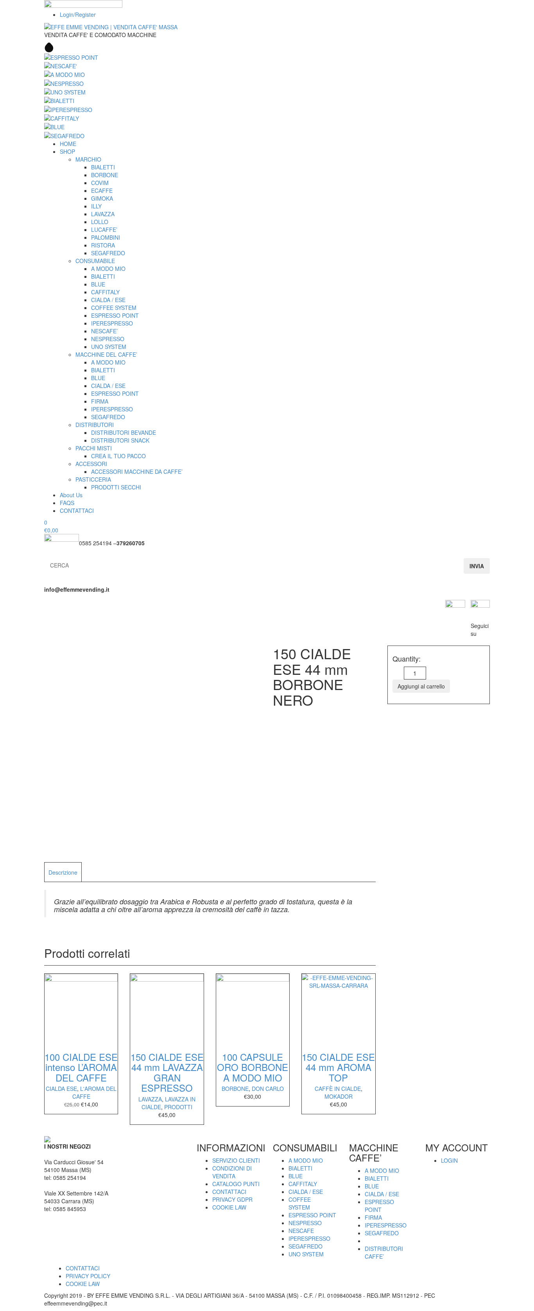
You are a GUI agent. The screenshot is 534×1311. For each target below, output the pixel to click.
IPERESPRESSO (112, 323)
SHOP (67, 151)
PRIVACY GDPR (232, 1199)
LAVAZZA (103, 214)
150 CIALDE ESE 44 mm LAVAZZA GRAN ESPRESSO (167, 1072)
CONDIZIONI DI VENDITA (232, 1172)
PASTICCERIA (93, 479)
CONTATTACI (77, 510)
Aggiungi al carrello (421, 686)
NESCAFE (301, 1231)
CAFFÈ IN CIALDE (338, 1088)
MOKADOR (338, 1096)
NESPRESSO (107, 339)
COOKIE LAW (229, 1207)
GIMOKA (102, 198)
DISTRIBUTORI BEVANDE (123, 432)
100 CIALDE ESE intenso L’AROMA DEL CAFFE (81, 1067)
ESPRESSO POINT (115, 315)
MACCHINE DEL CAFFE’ (106, 354)
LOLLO (99, 222)
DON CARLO (268, 1088)
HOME (68, 144)
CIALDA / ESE (108, 300)
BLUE (98, 284)
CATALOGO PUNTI (236, 1184)
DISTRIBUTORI (94, 425)
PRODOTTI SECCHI (116, 487)
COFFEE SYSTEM (113, 307)
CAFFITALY (105, 292)
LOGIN (449, 1160)
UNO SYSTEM (108, 346)
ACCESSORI (91, 464)
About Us (71, 495)
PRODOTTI (178, 1107)
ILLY (96, 206)
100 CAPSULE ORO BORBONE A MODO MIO (252, 1067)
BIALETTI (103, 167)
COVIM (100, 183)
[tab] (63, 872)
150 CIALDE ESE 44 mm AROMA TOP (338, 1067)
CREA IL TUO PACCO (118, 456)
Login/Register (78, 14)
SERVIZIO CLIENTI (236, 1160)
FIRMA (99, 401)
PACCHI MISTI (93, 448)
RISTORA (103, 245)
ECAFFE (102, 190)
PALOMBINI (105, 237)
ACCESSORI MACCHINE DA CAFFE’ (137, 471)
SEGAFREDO (108, 253)
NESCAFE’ (104, 331)
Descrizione (62, 872)
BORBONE (104, 175)
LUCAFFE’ (104, 229)
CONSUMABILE (95, 261)
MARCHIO (88, 159)
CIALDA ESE (61, 1088)
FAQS (67, 503)
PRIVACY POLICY (88, 1276)
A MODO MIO (108, 268)
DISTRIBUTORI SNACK (120, 440)
